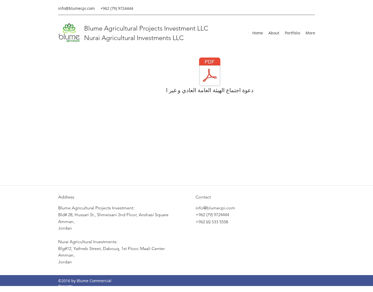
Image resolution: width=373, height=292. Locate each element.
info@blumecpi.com (76, 8)
